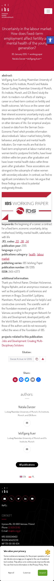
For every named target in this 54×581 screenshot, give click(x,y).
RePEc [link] (4, 505)
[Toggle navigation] (48, 11)
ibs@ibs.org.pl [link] (14, 530)
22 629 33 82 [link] (14, 527)
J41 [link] (27, 241)
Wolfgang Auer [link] (33, 58)
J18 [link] (22, 241)
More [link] (46, 564)
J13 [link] (17, 241)
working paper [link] (36, 54)
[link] (50, 40)
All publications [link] (27, 464)
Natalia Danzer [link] (18, 58)
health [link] (32, 254)
